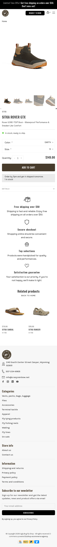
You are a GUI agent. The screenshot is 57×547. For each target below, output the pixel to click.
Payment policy (9, 477)
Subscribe (28, 512)
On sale (6, 436)
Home (4, 21)
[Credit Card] (20, 542)
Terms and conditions (13, 481)
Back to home (28, 296)
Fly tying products (11, 418)
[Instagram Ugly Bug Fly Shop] (8, 382)
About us (6, 450)
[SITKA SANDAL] (14, 311)
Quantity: (7, 158)
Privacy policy (9, 472)
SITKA (4, 111)
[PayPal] (25, 542)
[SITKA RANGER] (40, 311)
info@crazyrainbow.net (17, 377)
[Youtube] (17, 382)
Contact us (7, 454)
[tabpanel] (28, 54)
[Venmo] (36, 542)
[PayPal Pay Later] (31, 542)
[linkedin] (13, 382)
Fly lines (6, 432)
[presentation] (7, 100)
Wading (6, 427)
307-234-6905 (13, 371)
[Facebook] (3, 382)
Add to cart (28, 167)
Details (6, 189)
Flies (4, 400)
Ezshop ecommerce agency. (36, 536)
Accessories (8, 405)
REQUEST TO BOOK (35, 13)
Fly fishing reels (10, 423)
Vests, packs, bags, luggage (16, 396)
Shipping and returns (13, 468)
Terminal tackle (10, 409)
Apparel (6, 414)
